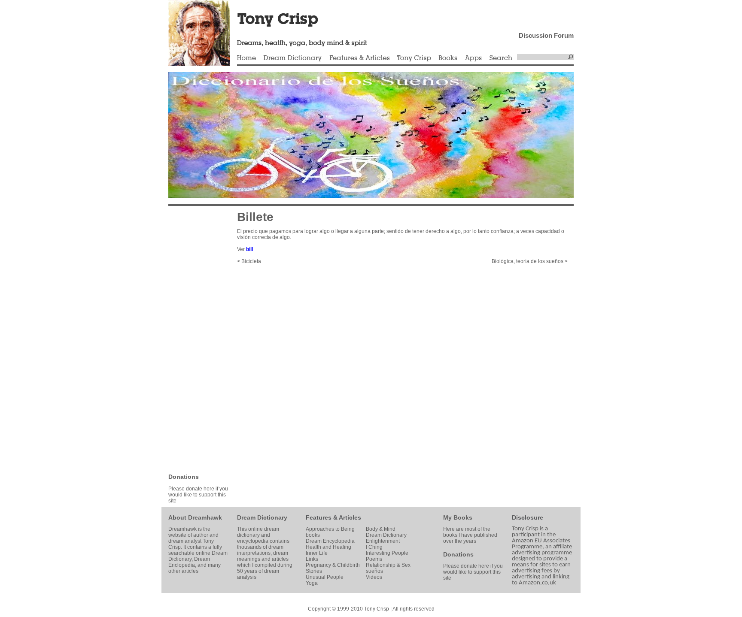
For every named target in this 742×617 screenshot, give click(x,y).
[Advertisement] (194, 339)
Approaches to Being (330, 529)
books (313, 535)
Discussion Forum (546, 35)
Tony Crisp (414, 58)
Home (246, 58)
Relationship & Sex (388, 565)
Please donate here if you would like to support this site (198, 495)
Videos (374, 577)
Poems (374, 559)
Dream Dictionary (292, 58)
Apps (473, 58)
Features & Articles (359, 58)
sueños (374, 571)
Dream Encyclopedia (330, 541)
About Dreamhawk (195, 517)
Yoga (312, 583)
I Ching (374, 547)
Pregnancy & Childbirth (333, 565)
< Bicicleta (249, 261)
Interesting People (387, 553)
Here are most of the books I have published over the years (470, 535)
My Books (457, 517)
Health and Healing (328, 547)
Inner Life (317, 553)
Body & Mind (380, 529)
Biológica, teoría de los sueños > (530, 261)
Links (312, 559)
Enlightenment (383, 541)
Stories (314, 571)
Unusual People (325, 577)
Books (447, 58)
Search (501, 58)
